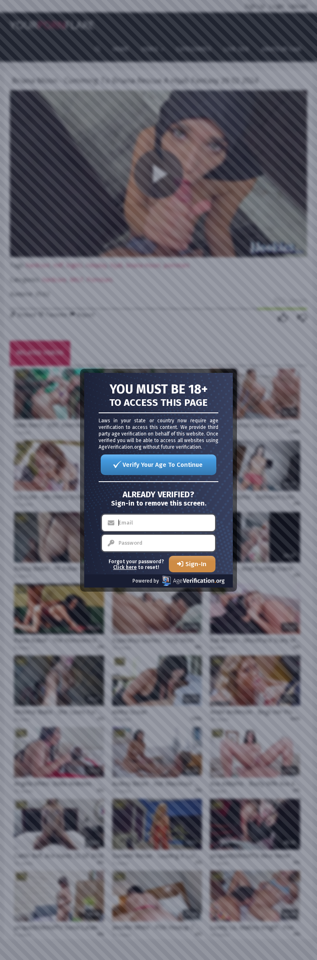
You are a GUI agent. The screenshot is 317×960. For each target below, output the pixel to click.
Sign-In (195, 564)
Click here (125, 567)
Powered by (145, 581)
